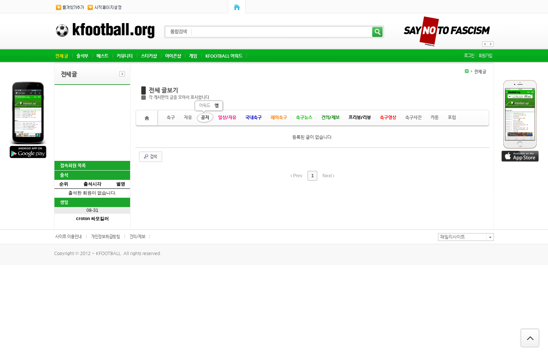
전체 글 (61, 55)
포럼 (452, 117)
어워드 (204, 105)
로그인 (469, 55)
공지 (205, 117)
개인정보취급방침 (105, 236)
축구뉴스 (304, 117)
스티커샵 (149, 55)
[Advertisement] (91, 122)
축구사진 (413, 117)
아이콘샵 (173, 55)
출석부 (82, 55)
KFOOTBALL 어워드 (224, 55)
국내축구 (253, 117)
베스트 (102, 55)
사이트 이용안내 (68, 236)
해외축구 (279, 117)
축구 (171, 117)
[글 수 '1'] (148, 117)
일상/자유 (227, 117)
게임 (193, 55)
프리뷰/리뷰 (360, 117)
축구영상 (388, 117)
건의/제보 (330, 117)
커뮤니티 (125, 55)
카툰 (435, 117)
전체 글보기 (163, 90)
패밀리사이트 (452, 236)
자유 (188, 117)
